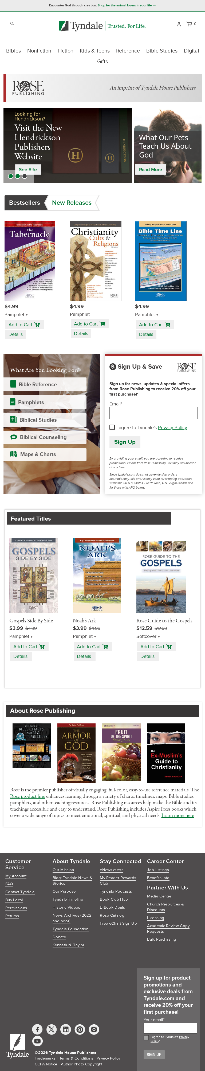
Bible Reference (38, 384)
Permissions (16, 908)
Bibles (13, 51)
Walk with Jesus (37, 159)
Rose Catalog (112, 915)
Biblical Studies (38, 420)
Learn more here (177, 815)
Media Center (159, 896)
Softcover (146, 636)
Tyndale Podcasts (116, 891)
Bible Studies (162, 51)
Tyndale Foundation (70, 929)
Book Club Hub (114, 899)
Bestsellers (24, 203)
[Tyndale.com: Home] (102, 26)
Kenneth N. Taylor (68, 945)
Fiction (65, 51)
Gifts (102, 61)
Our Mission (63, 869)
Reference (128, 51)
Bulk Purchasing (161, 939)
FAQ (9, 884)
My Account (15, 876)
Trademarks (45, 1058)
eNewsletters (111, 869)
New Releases (72, 203)
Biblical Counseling (43, 437)
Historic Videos (66, 907)
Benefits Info (158, 877)
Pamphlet (14, 314)
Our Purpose (64, 891)
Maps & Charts (38, 454)
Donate (59, 937)
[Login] (179, 23)
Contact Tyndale (20, 892)
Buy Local (14, 900)
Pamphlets (31, 402)
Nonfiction (39, 51)
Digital (191, 51)
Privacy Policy (172, 427)
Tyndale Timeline (68, 899)
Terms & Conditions (76, 1058)
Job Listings (158, 869)
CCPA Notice (46, 1064)
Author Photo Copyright (81, 1064)
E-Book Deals (112, 907)
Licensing (155, 917)
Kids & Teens (95, 51)
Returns (12, 916)
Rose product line (27, 796)
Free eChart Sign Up (118, 923)
